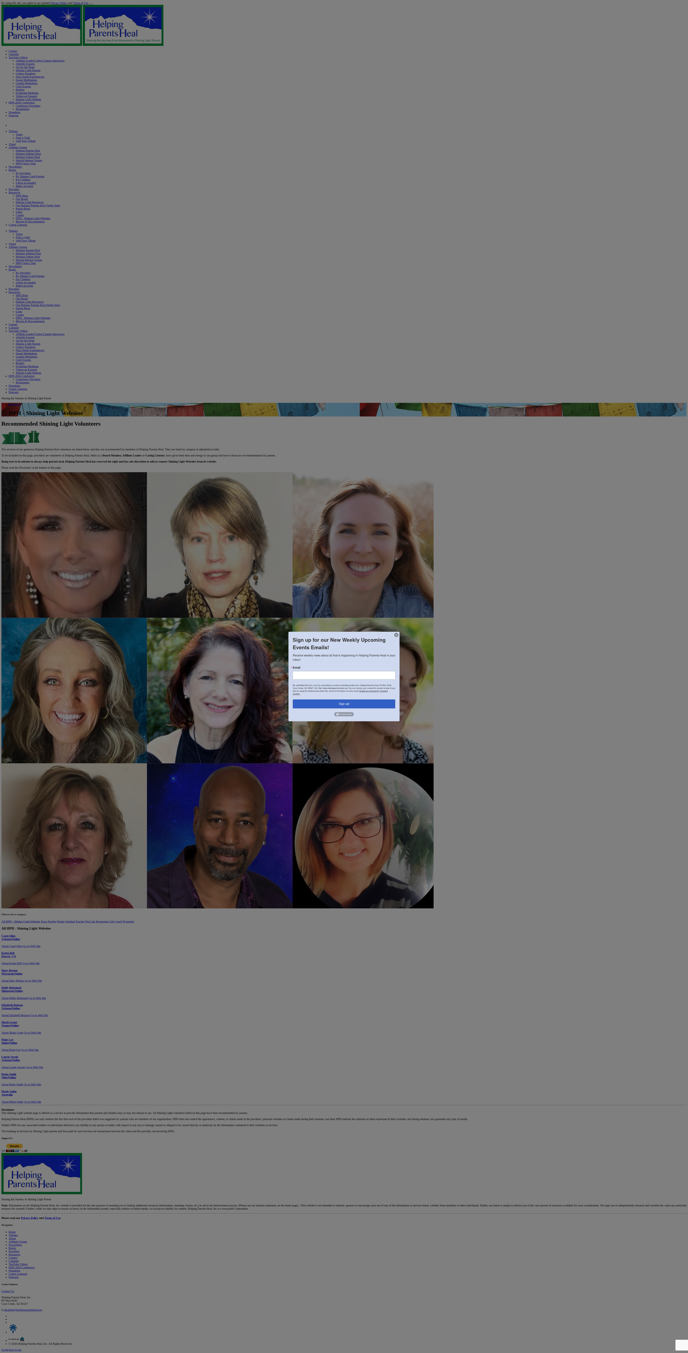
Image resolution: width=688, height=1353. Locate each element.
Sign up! (344, 703)
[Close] (396, 635)
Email (296, 667)
